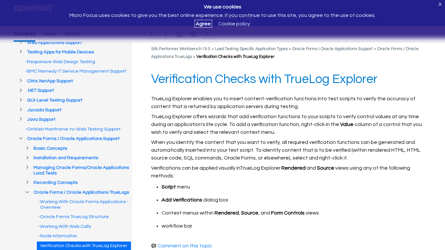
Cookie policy (234, 23)
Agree (203, 23)
